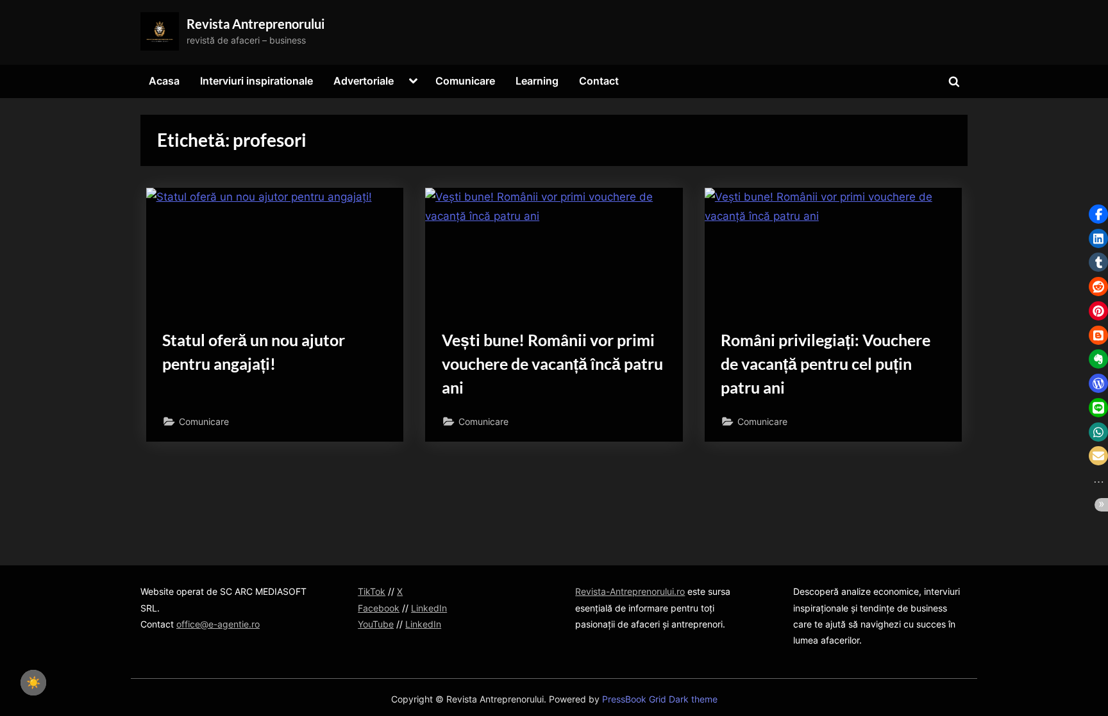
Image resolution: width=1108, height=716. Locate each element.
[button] (1098, 214)
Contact (599, 80)
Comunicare (465, 80)
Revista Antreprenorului (255, 23)
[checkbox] (33, 682)
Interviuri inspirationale (256, 80)
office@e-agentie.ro (218, 624)
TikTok (371, 591)
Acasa (164, 80)
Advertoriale (363, 80)
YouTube (376, 624)
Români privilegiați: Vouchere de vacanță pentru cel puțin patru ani (825, 364)
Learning (537, 80)
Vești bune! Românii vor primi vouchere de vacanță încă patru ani (552, 364)
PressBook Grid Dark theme (660, 699)
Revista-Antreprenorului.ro (630, 591)
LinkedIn (429, 608)
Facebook (378, 608)
